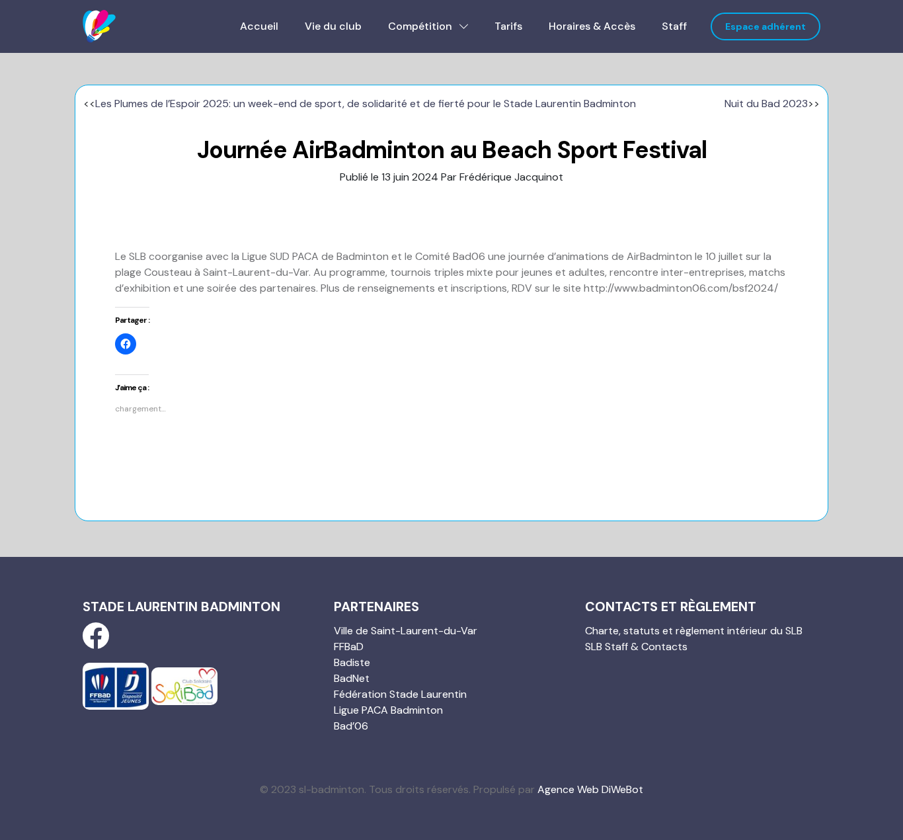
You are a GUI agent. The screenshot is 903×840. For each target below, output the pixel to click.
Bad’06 (351, 726)
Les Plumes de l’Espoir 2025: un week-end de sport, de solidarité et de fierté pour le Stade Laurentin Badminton (365, 103)
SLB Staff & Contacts (636, 646)
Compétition (421, 26)
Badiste (352, 662)
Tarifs (508, 26)
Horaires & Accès (592, 26)
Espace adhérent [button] (765, 26)
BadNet (352, 678)
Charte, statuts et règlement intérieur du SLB (694, 631)
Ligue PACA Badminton (388, 710)
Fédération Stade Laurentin (400, 694)
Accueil (259, 26)
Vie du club (333, 26)
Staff (674, 26)
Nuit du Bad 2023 (766, 103)
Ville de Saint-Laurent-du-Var (405, 631)
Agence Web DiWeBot (590, 789)
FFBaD (349, 646)
